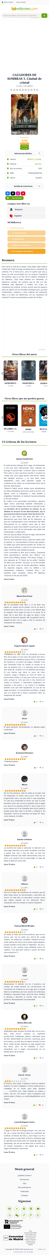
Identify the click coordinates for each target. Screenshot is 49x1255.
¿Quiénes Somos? (24, 1175)
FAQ (24, 1183)
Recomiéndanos (24, 1187)
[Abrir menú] (44, 15)
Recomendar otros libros (22, 251)
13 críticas (24, 148)
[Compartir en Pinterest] (23, 193)
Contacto (24, 1195)
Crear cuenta (21, 2)
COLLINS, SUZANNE (10, 431)
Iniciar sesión (8, 2)
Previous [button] (2, 373)
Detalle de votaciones (23, 186)
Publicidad (24, 1191)
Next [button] (46, 373)
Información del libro (23, 153)
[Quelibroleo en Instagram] (18, 193)
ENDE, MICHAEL (28, 432)
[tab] (24, 153)
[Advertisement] (24, 46)
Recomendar (17, 198)
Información (24, 1179)
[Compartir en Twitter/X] (13, 193)
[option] (11, 373)
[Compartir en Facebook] (7, 193)
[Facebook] (9, 1209)
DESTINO (38, 164)
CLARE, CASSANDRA (24, 86)
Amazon (18, 209)
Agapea (18, 216)
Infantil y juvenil (34, 159)
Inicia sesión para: (17, 228)
